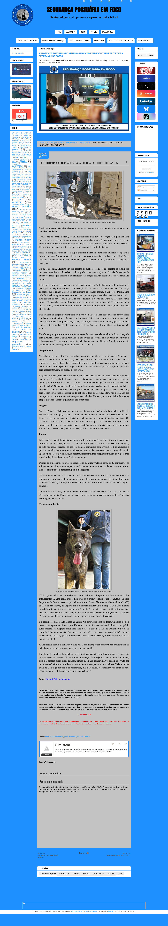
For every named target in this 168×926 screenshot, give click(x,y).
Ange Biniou (25, 140)
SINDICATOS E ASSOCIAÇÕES (79, 40)
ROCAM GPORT (18, 257)
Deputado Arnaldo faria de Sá (21, 187)
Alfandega (15, 137)
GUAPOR (17, 202)
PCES (14, 234)
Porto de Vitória (26, 251)
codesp (14, 308)
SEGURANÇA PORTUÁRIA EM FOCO (84, 9)
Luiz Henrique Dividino (24, 216)
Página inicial (84, 853)
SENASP (14, 269)
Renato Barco (27, 266)
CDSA (14, 159)
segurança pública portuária (21, 346)
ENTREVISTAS (99, 40)
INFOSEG (22, 209)
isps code (19, 316)
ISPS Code (111, 873)
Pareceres (86, 873)
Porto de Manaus (20, 247)
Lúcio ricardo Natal (18, 219)
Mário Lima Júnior (26, 227)
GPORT (20, 199)
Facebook (119, 744)
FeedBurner (150, 172)
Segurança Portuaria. (19, 272)
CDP (16, 157)
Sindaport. (28, 277)
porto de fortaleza (25, 325)
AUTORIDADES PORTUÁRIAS (27, 40)
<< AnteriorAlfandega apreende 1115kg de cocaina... (48, 855)
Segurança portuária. (18, 275)
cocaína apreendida (21, 306)
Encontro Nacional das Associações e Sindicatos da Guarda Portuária (21, 194)
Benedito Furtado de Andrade (20, 152)
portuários (25, 336)
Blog (113, 743)
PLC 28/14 (15, 236)
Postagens (142, 187)
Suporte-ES (24, 282)
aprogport (15, 299)
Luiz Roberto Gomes (22, 217)
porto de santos (71, 143)
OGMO (17, 229)
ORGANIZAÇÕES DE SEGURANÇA (53, 40)
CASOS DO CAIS (107, 31)
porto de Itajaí (19, 323)
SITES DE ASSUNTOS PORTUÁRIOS (121, 40)
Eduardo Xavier (17, 191)
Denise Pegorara (17, 186)
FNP (30, 197)
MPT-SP (26, 222)
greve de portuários (18, 311)
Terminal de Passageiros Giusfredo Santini (21, 285)
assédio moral (25, 299)
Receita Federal (84, 143)
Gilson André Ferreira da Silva (20, 204)
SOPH (29, 269)
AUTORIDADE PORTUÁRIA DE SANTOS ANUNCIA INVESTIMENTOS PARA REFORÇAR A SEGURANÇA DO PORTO (145, 258)
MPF (30, 220)
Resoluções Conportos (48, 873)
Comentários (143, 190)
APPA (26, 135)
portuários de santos (18, 338)
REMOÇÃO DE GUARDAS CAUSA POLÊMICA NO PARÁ (146, 296)
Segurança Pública (19, 274)
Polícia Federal (23, 240)
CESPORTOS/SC (24, 159)
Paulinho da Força (26, 236)
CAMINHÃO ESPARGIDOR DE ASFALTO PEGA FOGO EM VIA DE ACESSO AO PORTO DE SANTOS (146, 406)
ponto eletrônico (17, 320)
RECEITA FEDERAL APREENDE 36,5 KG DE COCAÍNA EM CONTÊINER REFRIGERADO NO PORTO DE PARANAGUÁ (145, 368)
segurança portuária (17, 342)
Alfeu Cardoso (25, 137)
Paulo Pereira (18, 237)
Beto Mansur (16, 154)
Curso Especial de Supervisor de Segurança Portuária (21, 183)
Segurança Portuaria (21, 270)
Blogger (110, 911)
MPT (17, 222)
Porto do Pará (27, 254)
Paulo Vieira (27, 237)
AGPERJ (17, 135)
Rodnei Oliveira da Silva (21, 267)
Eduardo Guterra (24, 189)
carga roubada (27, 304)
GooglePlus (126, 744)
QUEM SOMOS (71, 31)
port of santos (59, 143)
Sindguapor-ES (21, 278)
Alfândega (15, 139)
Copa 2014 (25, 181)
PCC (25, 233)
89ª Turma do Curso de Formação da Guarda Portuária (21, 133)
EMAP (14, 189)
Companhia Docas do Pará (21, 178)
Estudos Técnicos (98, 873)
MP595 (22, 220)
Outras (120, 873)
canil (47, 143)
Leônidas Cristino (17, 212)
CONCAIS (15, 164)
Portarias (76, 873)
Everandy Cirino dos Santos (21, 196)
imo (30, 314)
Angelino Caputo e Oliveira (20, 142)
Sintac (14, 282)
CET (13, 161)
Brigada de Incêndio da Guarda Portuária (21, 154)
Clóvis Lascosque (24, 176)
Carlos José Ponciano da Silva (21, 170)
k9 (52, 143)
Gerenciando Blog (91, 911)
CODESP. (15, 163)
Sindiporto (26, 280)
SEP (22, 269)
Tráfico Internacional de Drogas (21, 291)
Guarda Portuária (21, 206)
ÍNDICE (83, 31)
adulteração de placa (18, 296)
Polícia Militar (16, 244)
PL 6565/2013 (24, 234)
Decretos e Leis (64, 873)
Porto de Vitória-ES (22, 252)
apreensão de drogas (21, 297)
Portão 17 (18, 256)
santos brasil (24, 339)
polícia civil (24, 318)
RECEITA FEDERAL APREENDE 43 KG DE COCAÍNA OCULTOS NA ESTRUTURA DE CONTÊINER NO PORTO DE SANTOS (146, 331)
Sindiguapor (15, 280)
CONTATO (94, 31)
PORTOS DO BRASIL (145, 40)
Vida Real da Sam (77, 911)
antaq (29, 296)
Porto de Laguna (26, 246)
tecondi (17, 348)
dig (27, 309)
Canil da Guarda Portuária (21, 167)
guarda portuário (20, 314)
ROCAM (26, 256)
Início (58, 31)
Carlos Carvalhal (62, 745)
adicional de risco (23, 294)
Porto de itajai (16, 254)
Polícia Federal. (24, 242)
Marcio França (16, 226)
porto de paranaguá (23, 327)
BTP (27, 151)
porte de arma (26, 322)
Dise (27, 188)
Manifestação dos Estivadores (20, 224)
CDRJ (25, 157)
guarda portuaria (26, 313)
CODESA (23, 161)
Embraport (28, 191)
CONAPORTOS (24, 163)
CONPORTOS (17, 166)
